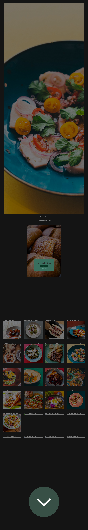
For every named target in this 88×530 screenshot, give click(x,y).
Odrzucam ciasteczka (44, 268)
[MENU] (84, 1)
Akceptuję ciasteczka (44, 266)
